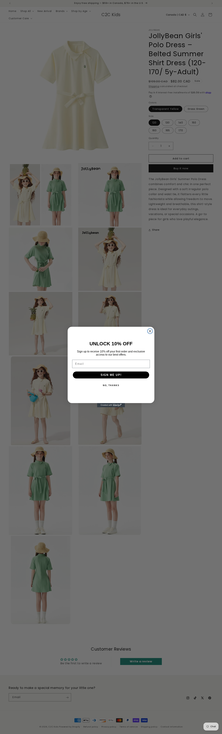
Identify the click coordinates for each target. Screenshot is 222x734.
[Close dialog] (150, 331)
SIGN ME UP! (111, 374)
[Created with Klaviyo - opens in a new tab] (111, 405)
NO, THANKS (111, 385)
